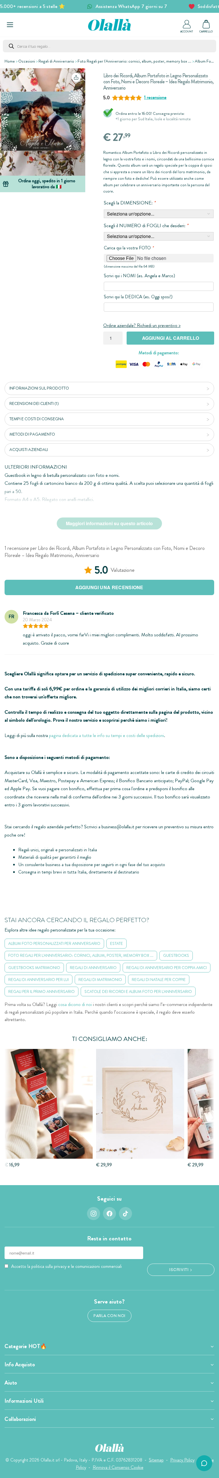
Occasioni (26, 61)
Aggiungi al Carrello (170, 338)
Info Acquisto (20, 1364)
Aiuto (11, 1382)
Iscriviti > (180, 1269)
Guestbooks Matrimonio (34, 967)
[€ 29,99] (140, 1104)
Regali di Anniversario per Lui (38, 979)
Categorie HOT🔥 (26, 1346)
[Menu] (10, 24)
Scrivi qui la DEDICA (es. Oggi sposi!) (138, 296)
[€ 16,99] (49, 1104)
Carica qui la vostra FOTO (128, 248)
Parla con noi (109, 1315)
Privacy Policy (182, 1460)
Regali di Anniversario (56, 61)
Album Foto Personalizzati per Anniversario (54, 943)
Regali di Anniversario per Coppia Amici (166, 967)
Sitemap (156, 1460)
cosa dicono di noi (75, 1004)
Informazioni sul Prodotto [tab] (39, 388)
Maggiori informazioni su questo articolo (109, 523)
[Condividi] (76, 77)
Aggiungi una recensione (109, 587)
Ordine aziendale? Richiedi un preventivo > (142, 325)
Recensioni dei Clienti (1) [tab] (34, 403)
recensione (155, 97)
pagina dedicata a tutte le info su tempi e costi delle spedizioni (106, 735)
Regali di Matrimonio (100, 979)
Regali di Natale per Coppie (159, 979)
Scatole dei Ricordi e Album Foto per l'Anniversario (138, 991)
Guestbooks (176, 955)
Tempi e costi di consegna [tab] (36, 419)
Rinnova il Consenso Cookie (118, 1467)
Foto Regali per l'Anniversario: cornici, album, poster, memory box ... (134, 61)
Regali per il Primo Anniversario (41, 991)
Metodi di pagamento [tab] (32, 434)
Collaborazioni (20, 1419)
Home (10, 61)
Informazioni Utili (24, 1401)
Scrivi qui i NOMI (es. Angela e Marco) (139, 275)
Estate (116, 943)
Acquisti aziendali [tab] (28, 449)
